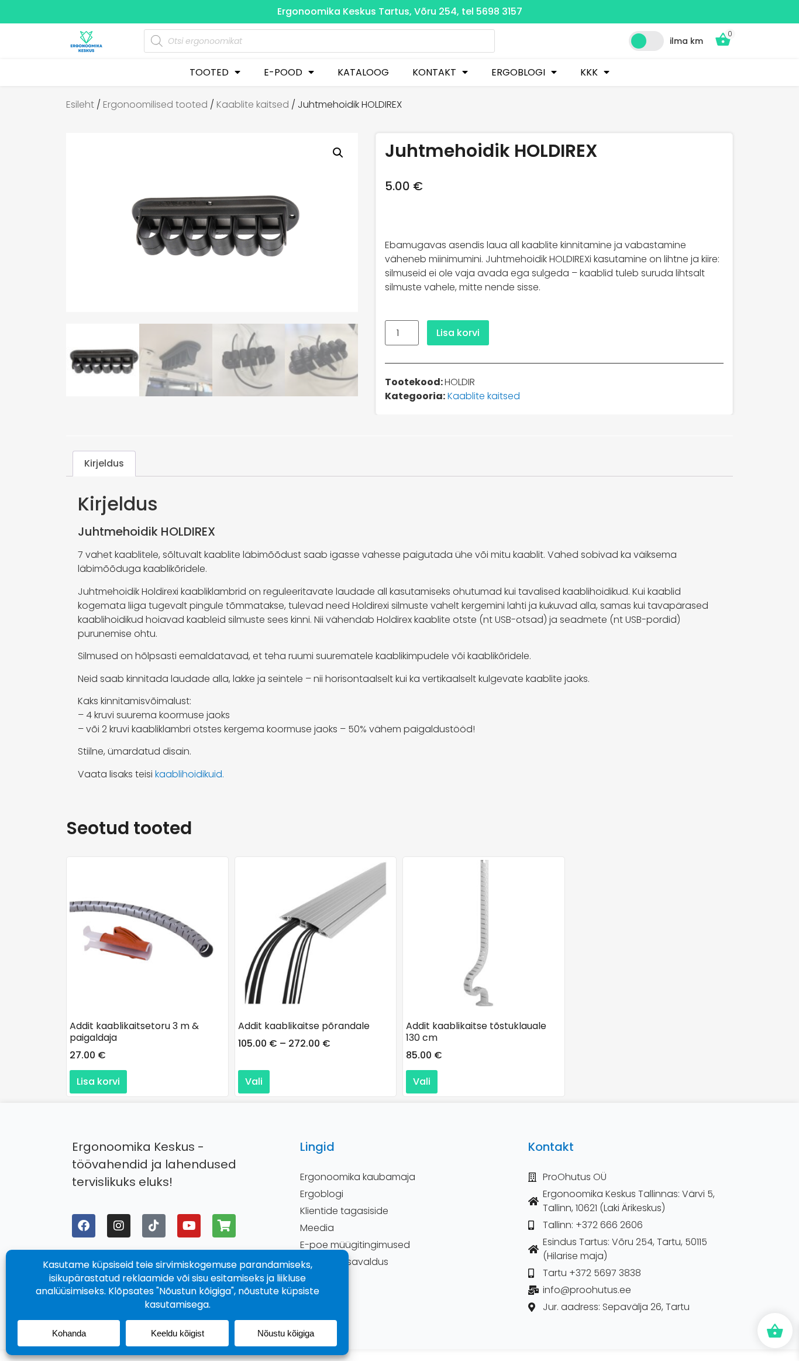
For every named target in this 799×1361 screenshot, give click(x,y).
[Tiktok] (154, 1225)
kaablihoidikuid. (189, 774)
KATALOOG (363, 72)
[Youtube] (189, 1225)
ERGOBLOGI (518, 72)
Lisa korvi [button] (98, 1081)
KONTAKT (434, 72)
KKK (589, 72)
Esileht (80, 104)
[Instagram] (118, 1225)
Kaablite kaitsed (252, 104)
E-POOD (283, 72)
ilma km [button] (686, 41)
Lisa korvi (458, 333)
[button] (338, 152)
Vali (254, 1081)
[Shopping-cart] (224, 1225)
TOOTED (209, 72)
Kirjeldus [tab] (104, 463)
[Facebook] (83, 1225)
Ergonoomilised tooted (155, 104)
